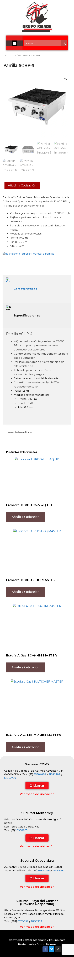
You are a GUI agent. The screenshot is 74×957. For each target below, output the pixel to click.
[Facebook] (45, 949)
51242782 (54, 774)
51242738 (10, 777)
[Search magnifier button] (64, 43)
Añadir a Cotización (22, 185)
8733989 (36, 921)
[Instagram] (58, 949)
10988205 (21, 830)
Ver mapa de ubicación (37, 794)
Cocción (13, 55)
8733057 (23, 921)
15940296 (44, 870)
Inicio (5, 55)
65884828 (40, 774)
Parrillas (21, 55)
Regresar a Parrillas (42, 253)
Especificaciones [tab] (26, 315)
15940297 (58, 870)
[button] (15, 43)
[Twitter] (51, 949)
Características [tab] (25, 289)
